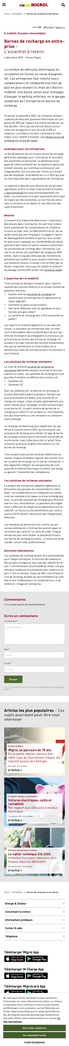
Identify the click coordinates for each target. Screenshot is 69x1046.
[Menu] (4, 5)
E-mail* (7, 663)
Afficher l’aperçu (54, 27)
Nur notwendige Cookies (34, 1035)
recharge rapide (53, 269)
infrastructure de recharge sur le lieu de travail (34, 138)
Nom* (6, 649)
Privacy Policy (46, 687)
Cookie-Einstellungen (34, 1042)
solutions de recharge (39, 294)
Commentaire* (11, 621)
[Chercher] (63, 5)
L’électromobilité (14, 192)
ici (17, 443)
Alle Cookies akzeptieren (34, 1027)
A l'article (14, 770)
